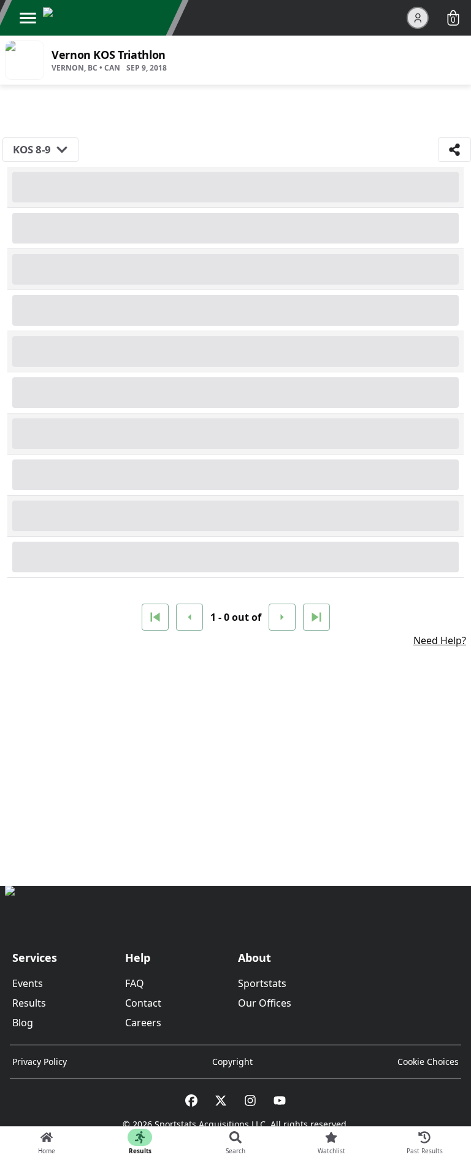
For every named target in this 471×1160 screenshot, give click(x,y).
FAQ (134, 983)
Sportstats (262, 983)
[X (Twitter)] (221, 1100)
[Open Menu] (27, 17)
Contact (143, 1003)
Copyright (232, 1061)
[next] (282, 617)
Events (27, 983)
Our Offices (264, 1003)
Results (29, 1003)
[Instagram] (250, 1100)
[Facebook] (191, 1100)
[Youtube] (279, 1100)
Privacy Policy (39, 1061)
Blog (22, 1022)
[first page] (155, 617)
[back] (189, 617)
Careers (143, 1022)
